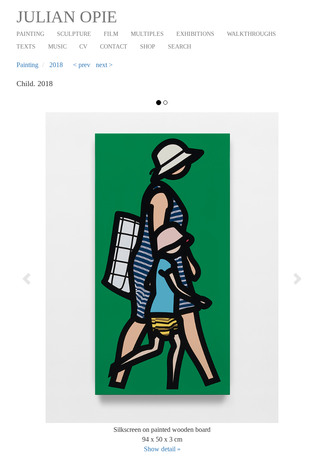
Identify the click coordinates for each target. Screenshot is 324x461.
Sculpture (74, 34)
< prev (81, 64)
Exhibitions (195, 34)
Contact (113, 46)
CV (83, 46)
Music (57, 46)
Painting (30, 34)
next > (104, 64)
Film (111, 34)
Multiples (147, 34)
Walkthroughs (251, 34)
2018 (56, 64)
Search (179, 46)
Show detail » (162, 449)
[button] (45, 276)
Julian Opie (66, 16)
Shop (147, 46)
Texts (25, 46)
